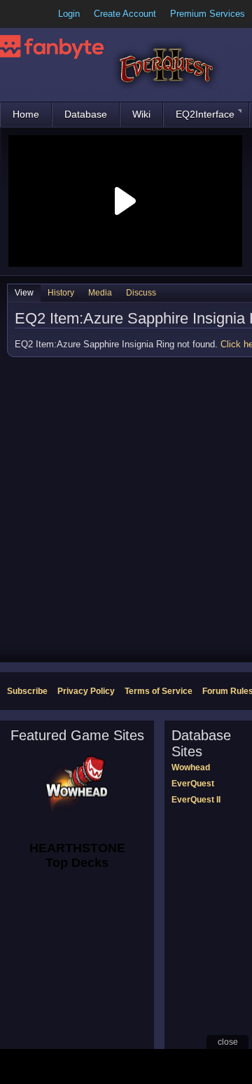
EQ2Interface (205, 114)
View (24, 293)
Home (26, 114)
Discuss (141, 293)
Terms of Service (158, 691)
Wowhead (191, 767)
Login (69, 13)
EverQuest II (196, 800)
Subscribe (27, 691)
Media (100, 293)
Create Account (125, 13)
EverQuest (193, 783)
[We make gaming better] (44, 14)
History (61, 293)
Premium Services (207, 13)
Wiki (141, 114)
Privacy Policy (86, 691)
